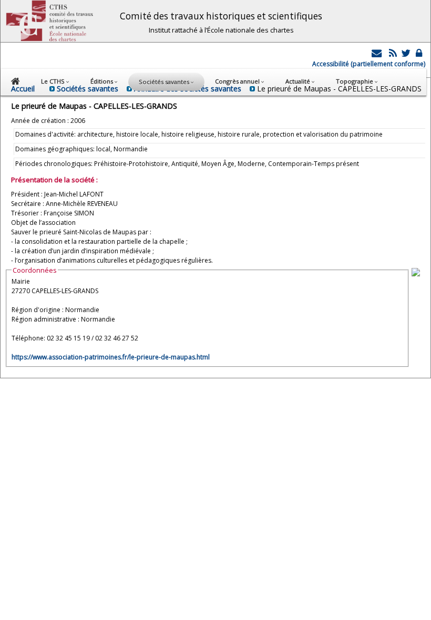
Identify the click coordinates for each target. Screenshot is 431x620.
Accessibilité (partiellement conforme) (368, 63)
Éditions (102, 81)
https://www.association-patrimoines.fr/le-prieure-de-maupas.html (111, 357)
